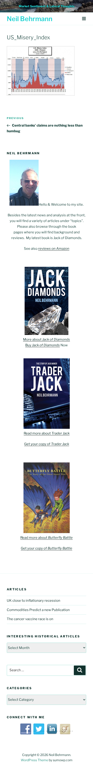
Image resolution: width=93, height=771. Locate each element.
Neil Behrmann (29, 19)
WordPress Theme (34, 760)
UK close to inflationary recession (33, 601)
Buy (42, 345)
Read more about (47, 433)
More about (46, 339)
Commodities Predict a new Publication (38, 610)
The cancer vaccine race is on (30, 619)
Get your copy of (46, 444)
